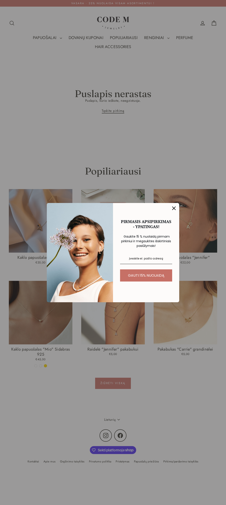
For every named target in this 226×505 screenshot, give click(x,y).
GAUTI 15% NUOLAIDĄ (146, 275)
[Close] (174, 208)
